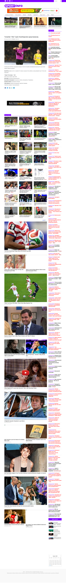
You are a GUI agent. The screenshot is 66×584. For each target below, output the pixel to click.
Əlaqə (52, 14)
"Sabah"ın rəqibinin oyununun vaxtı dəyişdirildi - (54, 469)
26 (55, 564)
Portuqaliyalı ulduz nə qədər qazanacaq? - (54, 246)
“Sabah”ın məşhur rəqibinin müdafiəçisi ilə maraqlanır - (54, 139)
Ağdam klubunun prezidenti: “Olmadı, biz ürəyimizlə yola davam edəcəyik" (55, 338)
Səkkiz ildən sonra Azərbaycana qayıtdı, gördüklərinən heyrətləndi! (53, 124)
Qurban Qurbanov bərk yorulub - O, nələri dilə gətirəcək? (54, 269)
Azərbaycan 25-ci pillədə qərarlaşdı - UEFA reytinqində (54, 319)
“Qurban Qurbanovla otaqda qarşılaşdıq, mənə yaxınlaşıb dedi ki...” (54, 485)
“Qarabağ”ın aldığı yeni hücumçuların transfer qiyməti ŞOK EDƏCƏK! (54, 109)
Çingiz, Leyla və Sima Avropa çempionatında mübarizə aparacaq (54, 376)
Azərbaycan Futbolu (9, 14)
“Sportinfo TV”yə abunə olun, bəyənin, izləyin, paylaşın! (54, 66)
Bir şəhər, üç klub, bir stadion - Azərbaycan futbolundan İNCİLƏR (55, 162)
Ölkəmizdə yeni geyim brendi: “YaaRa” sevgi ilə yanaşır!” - (54, 241)
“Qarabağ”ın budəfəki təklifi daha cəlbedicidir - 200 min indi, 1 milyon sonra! (55, 236)
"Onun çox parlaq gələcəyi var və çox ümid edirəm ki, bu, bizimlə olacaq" (55, 283)
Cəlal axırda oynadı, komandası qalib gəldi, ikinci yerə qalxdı (54, 446)
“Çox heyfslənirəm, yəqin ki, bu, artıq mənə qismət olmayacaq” (54, 348)
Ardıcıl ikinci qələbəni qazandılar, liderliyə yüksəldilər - (54, 48)
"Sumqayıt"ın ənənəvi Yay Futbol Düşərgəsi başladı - (54, 385)
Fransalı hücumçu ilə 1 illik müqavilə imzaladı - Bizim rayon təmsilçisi (54, 314)
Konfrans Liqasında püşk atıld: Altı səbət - (54, 404)
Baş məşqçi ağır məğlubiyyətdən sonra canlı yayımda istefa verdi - (54, 515)
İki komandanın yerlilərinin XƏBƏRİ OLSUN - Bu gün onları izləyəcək (54, 178)
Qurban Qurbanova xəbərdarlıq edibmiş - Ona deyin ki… (54, 119)
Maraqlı (24, 14)
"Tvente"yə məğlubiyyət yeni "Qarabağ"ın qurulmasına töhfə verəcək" (54, 129)
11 (53, 561)
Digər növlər (42, 14)
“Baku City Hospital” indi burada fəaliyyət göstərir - (54, 274)
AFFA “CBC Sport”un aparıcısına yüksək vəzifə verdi (54, 343)
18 (53, 562)
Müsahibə (29, 14)
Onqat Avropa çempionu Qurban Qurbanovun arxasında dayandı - (54, 61)
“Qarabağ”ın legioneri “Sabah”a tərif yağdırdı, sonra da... (54, 92)
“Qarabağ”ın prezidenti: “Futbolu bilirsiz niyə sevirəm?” (54, 167)
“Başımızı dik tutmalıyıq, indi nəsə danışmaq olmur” (54, 310)
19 (55, 562)
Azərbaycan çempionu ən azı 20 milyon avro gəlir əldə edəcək (54, 501)
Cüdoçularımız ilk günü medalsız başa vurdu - (55, 329)
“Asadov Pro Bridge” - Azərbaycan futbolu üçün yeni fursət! (54, 183)
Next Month (60, 556)
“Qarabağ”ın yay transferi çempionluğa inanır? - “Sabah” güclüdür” (54, 496)
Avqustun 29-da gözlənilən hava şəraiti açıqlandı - (54, 356)
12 (55, 561)
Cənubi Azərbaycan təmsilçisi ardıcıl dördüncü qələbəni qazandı (54, 409)
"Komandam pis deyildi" (55, 33)
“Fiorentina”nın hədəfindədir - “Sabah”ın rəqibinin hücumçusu (54, 187)
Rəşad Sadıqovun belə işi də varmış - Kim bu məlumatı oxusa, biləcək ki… (54, 202)
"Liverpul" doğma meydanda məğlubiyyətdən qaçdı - (53, 57)
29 (60, 564)
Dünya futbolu (17, 14)
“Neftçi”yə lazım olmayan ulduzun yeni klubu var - (54, 157)
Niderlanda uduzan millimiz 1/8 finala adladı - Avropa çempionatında (54, 400)
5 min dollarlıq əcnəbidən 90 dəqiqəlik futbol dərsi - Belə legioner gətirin (54, 75)
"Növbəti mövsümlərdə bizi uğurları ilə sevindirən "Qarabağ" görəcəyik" (55, 390)
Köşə (48, 14)
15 (60, 561)
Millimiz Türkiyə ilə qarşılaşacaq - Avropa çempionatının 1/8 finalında (54, 324)
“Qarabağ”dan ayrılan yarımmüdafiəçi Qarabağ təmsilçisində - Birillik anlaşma (54, 414)
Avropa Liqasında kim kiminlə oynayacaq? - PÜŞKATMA (55, 395)
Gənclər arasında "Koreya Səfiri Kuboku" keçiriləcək (54, 367)
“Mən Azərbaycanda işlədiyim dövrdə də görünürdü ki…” (54, 264)
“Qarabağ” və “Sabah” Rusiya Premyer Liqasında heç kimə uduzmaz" (54, 334)
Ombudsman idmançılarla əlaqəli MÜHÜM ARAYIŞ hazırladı (54, 305)
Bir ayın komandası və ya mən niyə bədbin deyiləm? (53, 144)
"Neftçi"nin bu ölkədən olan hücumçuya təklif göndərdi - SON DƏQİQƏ (54, 232)
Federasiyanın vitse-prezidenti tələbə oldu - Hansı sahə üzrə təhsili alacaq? (54, 442)
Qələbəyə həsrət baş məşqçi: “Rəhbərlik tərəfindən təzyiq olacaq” (54, 40)
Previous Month (49, 556)
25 (53, 564)
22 (60, 562)
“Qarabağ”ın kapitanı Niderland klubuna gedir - (54, 480)
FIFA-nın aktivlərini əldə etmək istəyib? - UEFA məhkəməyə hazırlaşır (54, 510)
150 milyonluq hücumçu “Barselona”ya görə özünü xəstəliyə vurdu (54, 505)
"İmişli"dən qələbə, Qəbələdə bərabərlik (54, 79)
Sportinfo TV (36, 14)
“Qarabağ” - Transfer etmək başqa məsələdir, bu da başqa (53, 149)
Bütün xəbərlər (55, 519)
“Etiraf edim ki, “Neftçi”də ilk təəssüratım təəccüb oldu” (54, 294)
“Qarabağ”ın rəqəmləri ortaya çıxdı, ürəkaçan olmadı (54, 437)
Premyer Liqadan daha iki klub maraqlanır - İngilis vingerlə (54, 278)
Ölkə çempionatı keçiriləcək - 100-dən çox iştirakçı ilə (54, 380)
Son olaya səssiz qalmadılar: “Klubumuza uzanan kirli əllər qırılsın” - (54, 114)
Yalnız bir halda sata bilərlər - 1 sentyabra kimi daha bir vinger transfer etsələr (54, 88)
